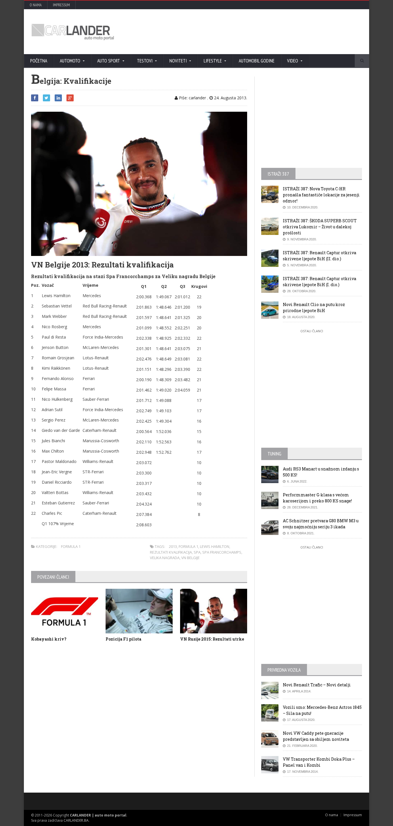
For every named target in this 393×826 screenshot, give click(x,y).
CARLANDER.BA (76, 820)
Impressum (61, 4)
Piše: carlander (192, 97)
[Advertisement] (258, 32)
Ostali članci (311, 331)
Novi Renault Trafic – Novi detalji (317, 685)
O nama (36, 4)
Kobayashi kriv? (48, 639)
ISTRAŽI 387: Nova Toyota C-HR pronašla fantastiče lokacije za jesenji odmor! (321, 195)
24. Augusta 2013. (230, 97)
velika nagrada (165, 557)
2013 (173, 546)
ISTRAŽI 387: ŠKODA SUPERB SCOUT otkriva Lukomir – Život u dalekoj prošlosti (320, 227)
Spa (197, 552)
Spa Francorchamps (221, 552)
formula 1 (188, 546)
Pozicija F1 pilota (123, 639)
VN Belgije (190, 557)
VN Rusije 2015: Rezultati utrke (212, 639)
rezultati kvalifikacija (171, 552)
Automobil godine (256, 61)
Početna (38, 61)
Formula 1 (71, 546)
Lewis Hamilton (214, 546)
